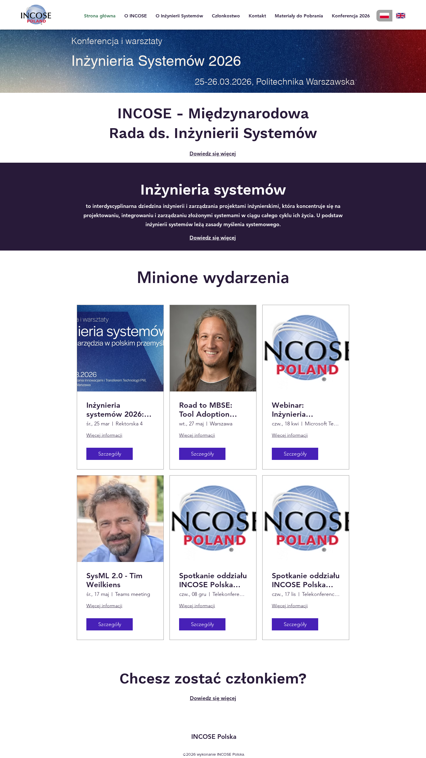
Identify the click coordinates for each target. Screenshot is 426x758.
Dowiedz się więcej (213, 153)
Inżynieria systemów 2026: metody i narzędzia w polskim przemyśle (120, 410)
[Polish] (384, 15)
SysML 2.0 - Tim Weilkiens (114, 580)
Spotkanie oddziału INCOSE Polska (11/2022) (306, 580)
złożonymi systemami (214, 215)
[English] (400, 15)
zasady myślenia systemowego (242, 224)
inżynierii (174, 206)
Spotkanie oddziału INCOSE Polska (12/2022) (213, 580)
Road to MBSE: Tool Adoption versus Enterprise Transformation (210, 410)
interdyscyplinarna (114, 206)
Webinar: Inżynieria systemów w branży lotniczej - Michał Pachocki (302, 410)
